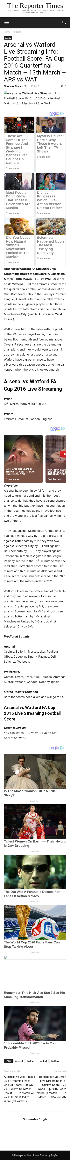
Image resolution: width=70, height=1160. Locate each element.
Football (42, 1060)
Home (7, 31)
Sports (17, 31)
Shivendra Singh (12, 86)
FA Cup (30, 1060)
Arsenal (19, 1060)
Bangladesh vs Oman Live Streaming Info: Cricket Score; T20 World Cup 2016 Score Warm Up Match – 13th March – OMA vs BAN (51, 1087)
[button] (6, 22)
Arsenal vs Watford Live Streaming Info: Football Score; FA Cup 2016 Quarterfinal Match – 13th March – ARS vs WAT (35, 62)
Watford (55, 1060)
